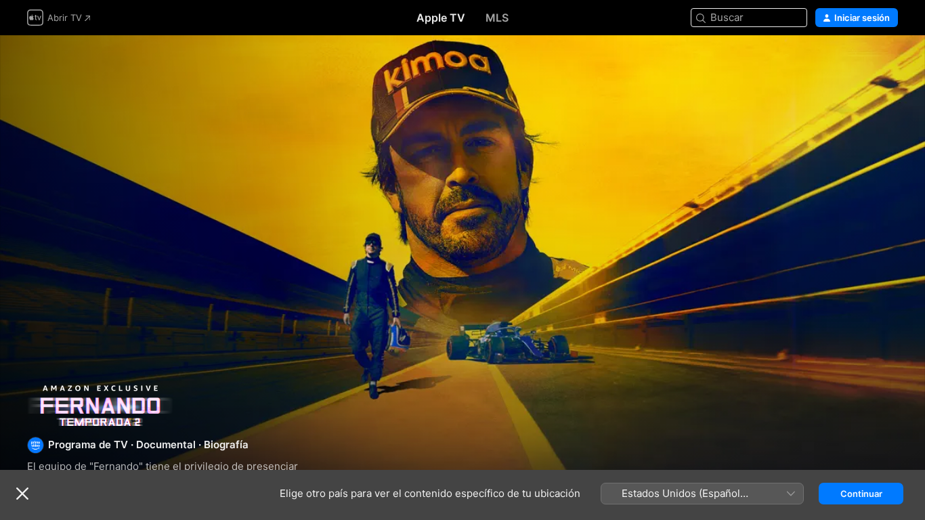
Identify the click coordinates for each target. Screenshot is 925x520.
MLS (497, 17)
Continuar (861, 493)
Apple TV (440, 17)
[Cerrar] (22, 494)
